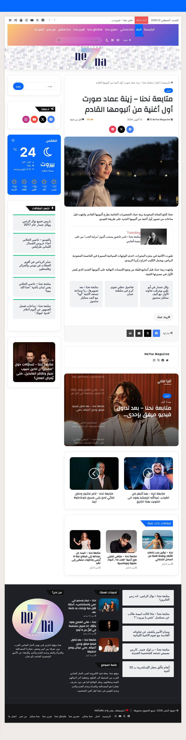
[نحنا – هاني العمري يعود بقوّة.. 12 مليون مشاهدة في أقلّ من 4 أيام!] (109, 625)
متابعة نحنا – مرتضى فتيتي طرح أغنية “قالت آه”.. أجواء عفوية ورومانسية (122, 560)
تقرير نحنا (79, 29)
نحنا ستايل (64, 29)
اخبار (138, 29)
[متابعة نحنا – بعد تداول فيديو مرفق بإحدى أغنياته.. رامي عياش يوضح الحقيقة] (109, 645)
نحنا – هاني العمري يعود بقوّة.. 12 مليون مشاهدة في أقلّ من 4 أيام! (82, 626)
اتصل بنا (39, 29)
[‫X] (121, 129)
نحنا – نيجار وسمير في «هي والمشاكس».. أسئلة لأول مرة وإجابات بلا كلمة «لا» (82, 606)
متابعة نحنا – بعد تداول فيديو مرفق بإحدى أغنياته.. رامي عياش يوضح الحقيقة (82, 645)
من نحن (51, 29)
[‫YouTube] (34, 119)
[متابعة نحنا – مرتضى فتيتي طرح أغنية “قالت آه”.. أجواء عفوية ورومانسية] (121, 541)
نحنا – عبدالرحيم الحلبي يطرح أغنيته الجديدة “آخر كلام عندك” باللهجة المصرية (143, 411)
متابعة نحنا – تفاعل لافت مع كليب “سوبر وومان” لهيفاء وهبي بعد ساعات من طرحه (35, 371)
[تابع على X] (150, 119)
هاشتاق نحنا (94, 29)
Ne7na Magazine (161, 119)
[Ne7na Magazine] (93, 58)
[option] (121, 410)
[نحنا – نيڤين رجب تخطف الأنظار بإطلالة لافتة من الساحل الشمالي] (157, 539)
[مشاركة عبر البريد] (139, 333)
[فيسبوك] (130, 129)
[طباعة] (130, 333)
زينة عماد (162, 317)
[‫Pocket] (112, 129)
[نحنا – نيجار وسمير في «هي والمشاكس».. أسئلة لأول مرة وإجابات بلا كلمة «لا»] (109, 605)
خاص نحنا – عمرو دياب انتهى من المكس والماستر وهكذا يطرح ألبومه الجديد (94, 20)
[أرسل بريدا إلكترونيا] (148, 119)
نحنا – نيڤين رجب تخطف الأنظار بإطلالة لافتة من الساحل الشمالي (160, 556)
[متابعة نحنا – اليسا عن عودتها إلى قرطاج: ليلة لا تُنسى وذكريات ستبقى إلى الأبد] (85, 540)
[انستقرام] (154, 360)
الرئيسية (149, 29)
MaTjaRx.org (101, 710)
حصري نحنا (111, 29)
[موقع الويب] (167, 360)
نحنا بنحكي (127, 29)
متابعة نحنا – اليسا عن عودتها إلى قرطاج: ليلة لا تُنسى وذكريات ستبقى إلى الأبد (86, 558)
